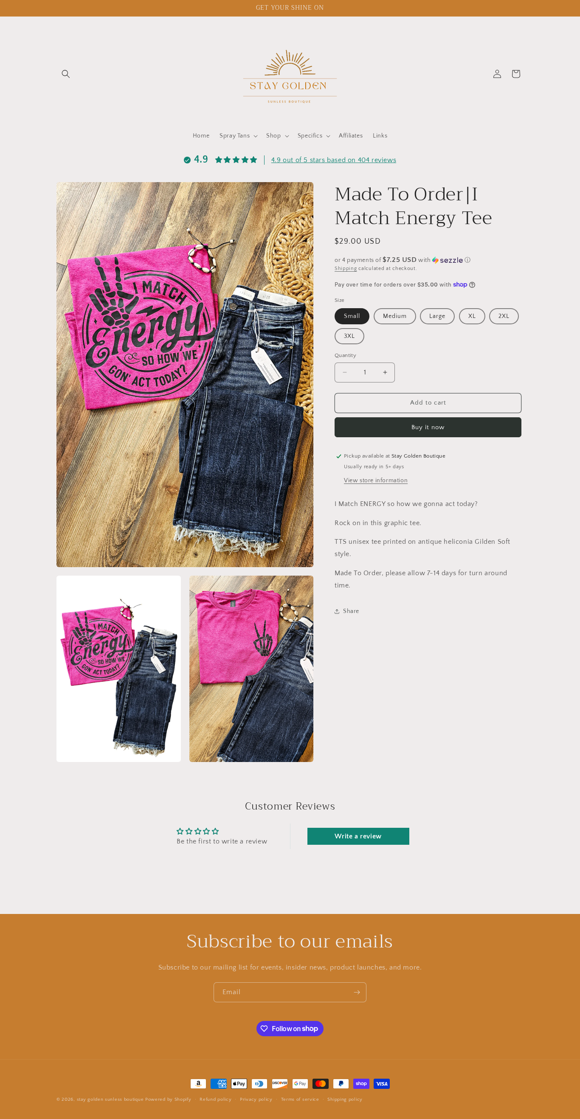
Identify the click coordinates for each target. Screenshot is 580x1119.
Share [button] (351, 611)
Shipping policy (345, 1099)
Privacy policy (256, 1099)
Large (437, 316)
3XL (349, 336)
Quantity (345, 355)
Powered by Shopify (168, 1099)
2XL (504, 316)
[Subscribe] (356, 992)
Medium (395, 316)
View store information (376, 480)
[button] (65, 74)
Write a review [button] (358, 837)
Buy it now (428, 427)
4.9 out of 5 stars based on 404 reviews (333, 160)
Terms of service (300, 1099)
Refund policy (215, 1099)
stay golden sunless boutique (110, 1099)
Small (352, 316)
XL (472, 316)
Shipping (346, 268)
